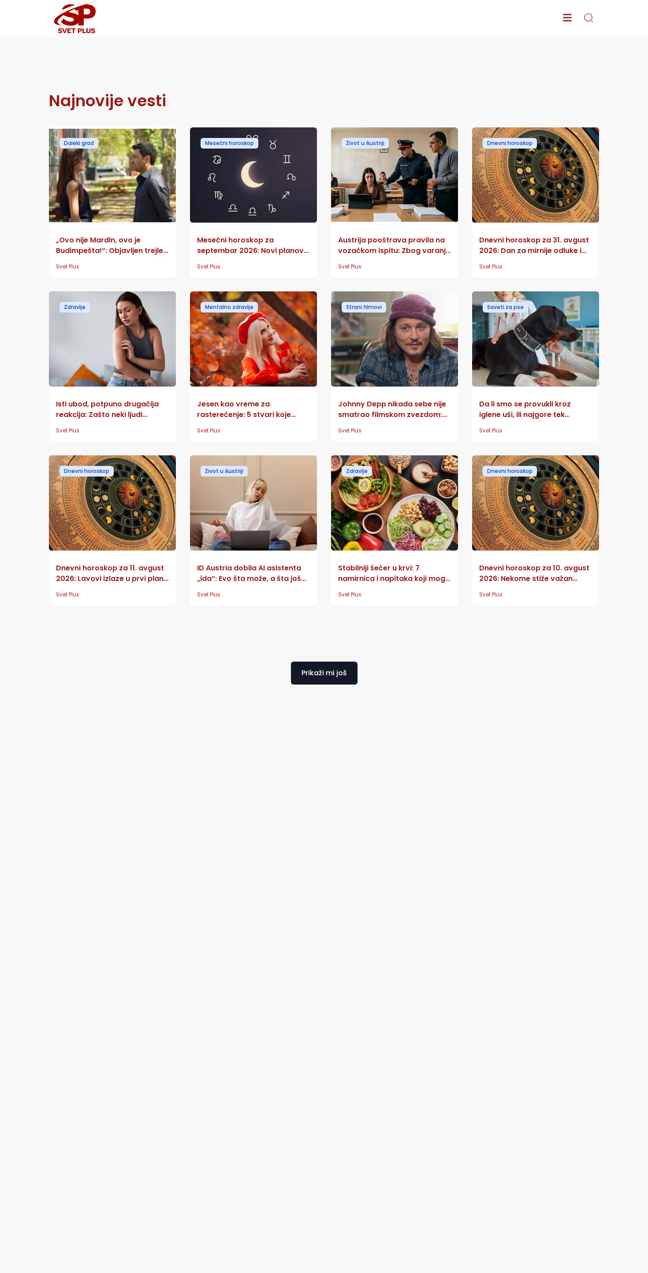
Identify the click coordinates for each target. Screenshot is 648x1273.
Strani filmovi (364, 307)
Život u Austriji (365, 143)
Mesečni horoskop (229, 143)
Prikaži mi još (324, 673)
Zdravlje (75, 307)
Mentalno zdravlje (229, 307)
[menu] (567, 17)
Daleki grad (79, 143)
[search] (588, 17)
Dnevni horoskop (510, 143)
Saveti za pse (505, 307)
